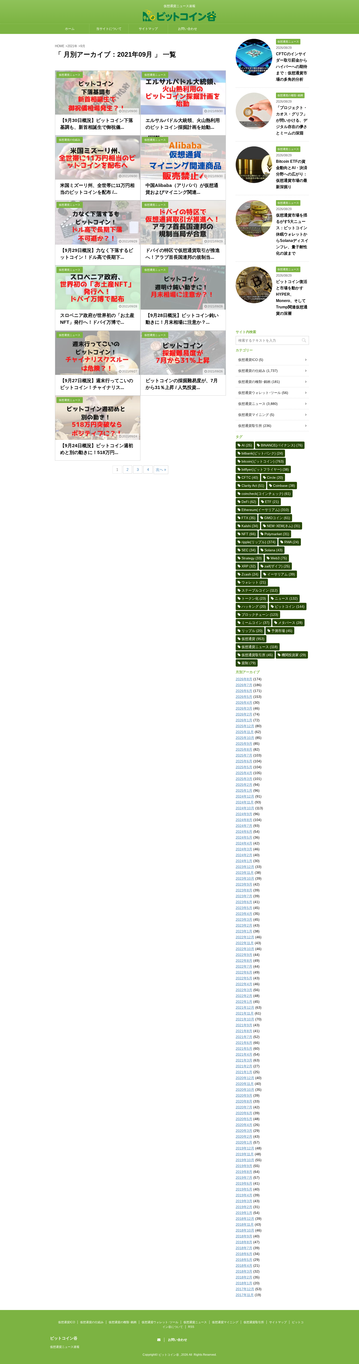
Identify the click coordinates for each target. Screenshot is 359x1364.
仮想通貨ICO (248, 360)
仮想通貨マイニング (253, 415)
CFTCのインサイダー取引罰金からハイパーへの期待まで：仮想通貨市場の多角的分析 (291, 66)
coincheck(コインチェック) (266, 494)
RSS (191, 1327)
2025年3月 (244, 779)
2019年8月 (244, 1172)
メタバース (290, 623)
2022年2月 (244, 996)
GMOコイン (277, 518)
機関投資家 (294, 655)
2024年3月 (244, 849)
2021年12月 (245, 1007)
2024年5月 (244, 837)
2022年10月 (245, 949)
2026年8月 (244, 679)
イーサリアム (281, 574)
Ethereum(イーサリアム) (265, 510)
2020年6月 (244, 1113)
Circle (275, 477)
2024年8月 (244, 820)
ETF (272, 502)
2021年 (72, 46)
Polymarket (276, 534)
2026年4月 (244, 702)
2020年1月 (244, 1142)
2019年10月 (245, 1160)
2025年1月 (244, 790)
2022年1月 (244, 1002)
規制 (249, 663)
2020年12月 (245, 1078)
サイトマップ (148, 29)
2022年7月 (244, 966)
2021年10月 (245, 1019)
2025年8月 (244, 749)
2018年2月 (244, 1277)
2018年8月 (244, 1242)
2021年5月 (244, 1048)
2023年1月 (244, 931)
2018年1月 (244, 1283)
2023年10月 (245, 878)
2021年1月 (244, 1072)
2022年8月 (244, 961)
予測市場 (281, 631)
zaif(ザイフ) (277, 566)
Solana (273, 550)
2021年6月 (244, 1043)
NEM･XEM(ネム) (283, 526)
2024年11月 (245, 802)
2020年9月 (244, 1095)
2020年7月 (244, 1107)
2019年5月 (244, 1189)
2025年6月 (244, 761)
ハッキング (254, 606)
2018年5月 (244, 1260)
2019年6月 (244, 1183)
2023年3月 (244, 919)
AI (247, 445)
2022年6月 (244, 972)
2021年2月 (244, 1066)
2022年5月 (244, 978)
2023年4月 (244, 914)
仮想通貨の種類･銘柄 (254, 382)
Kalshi (250, 526)
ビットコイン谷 (63, 1338)
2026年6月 (244, 691)
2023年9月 (244, 884)
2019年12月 (245, 1148)
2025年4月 (244, 773)
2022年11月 (245, 943)
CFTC (250, 477)
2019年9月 (244, 1166)
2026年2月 (244, 714)
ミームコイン (255, 623)
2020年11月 (245, 1084)
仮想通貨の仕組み (251, 371)
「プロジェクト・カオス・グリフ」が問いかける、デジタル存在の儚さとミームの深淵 (291, 120)
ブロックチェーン (260, 615)
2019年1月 (244, 1213)
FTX (248, 518)
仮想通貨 (253, 639)
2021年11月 (245, 1013)
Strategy (252, 558)
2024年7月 (244, 826)
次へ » (161, 469)
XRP (249, 566)
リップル (252, 631)
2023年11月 (245, 873)
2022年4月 (244, 984)
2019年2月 (244, 1207)
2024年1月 (244, 861)
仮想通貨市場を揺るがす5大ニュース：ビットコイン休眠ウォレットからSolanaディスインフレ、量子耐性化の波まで (292, 234)
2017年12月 (245, 1289)
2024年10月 (245, 808)
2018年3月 (244, 1271)
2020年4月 (244, 1125)
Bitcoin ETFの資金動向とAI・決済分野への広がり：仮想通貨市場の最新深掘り (291, 174)
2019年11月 (245, 1154)
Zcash (250, 574)
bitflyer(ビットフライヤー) (265, 469)
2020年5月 (244, 1119)
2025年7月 (244, 755)
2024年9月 (244, 814)
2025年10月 (245, 738)
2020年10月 (245, 1090)
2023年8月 (244, 890)
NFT (249, 534)
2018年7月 (244, 1248)
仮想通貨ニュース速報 (64, 1347)
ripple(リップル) (258, 542)
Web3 (279, 558)
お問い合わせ (187, 29)
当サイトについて (109, 29)
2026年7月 (244, 685)
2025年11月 (245, 732)
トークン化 (254, 598)
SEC (249, 550)
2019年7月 (244, 1178)
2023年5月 (244, 908)
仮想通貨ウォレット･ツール (259, 393)
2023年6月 (244, 902)
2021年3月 (244, 1060)
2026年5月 (244, 697)
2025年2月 (244, 785)
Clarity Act (253, 485)
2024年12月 (245, 796)
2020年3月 (244, 1131)
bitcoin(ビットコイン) (263, 461)
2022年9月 (244, 955)
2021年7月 (244, 1037)
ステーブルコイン (260, 590)
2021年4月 (244, 1054)
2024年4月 (244, 843)
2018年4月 (244, 1265)
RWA (291, 542)
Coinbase (284, 485)
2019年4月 (244, 1195)
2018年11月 (245, 1224)
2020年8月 (244, 1101)
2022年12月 (245, 937)
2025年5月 (244, 767)
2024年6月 (244, 832)
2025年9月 (244, 744)
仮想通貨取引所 (250, 426)
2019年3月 (244, 1201)
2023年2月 (244, 925)
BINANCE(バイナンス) (282, 445)
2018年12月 (245, 1219)
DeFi (249, 502)
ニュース (286, 598)
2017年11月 (245, 1295)
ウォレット (254, 582)
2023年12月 (245, 867)
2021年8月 (244, 1031)
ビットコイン (290, 606)
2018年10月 (245, 1230)
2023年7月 (244, 896)
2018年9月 (244, 1236)
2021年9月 (244, 1025)
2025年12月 (245, 726)
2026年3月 (244, 708)
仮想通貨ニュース (251, 404)
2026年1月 (244, 720)
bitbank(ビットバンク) (262, 453)
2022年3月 (244, 990)
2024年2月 (244, 855)
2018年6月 (244, 1254)
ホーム (69, 29)
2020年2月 (244, 1136)
